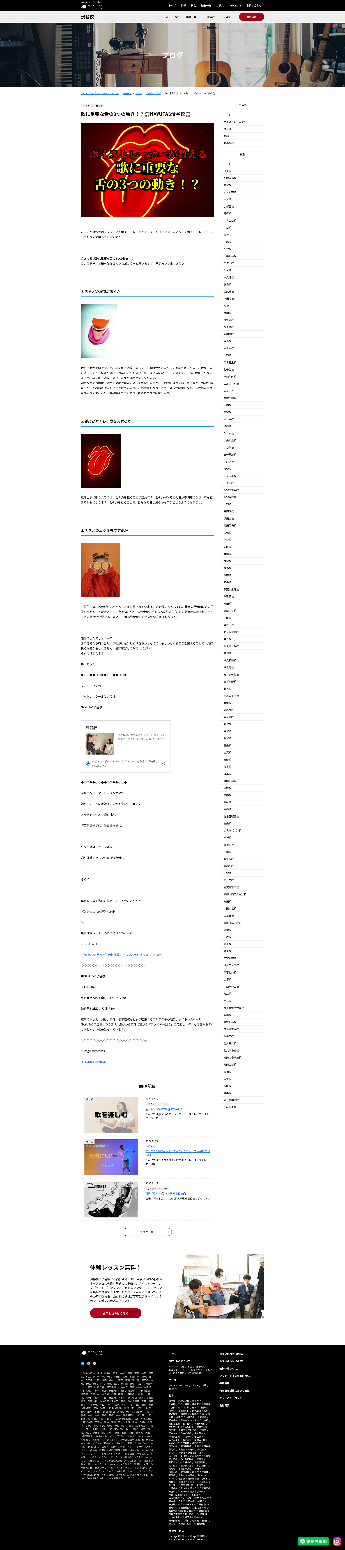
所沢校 (227, 249)
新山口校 (229, 1036)
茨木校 (227, 944)
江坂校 (227, 937)
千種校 (227, 837)
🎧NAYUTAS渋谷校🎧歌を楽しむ (164, 1109)
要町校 (227, 547)
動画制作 (173, 1388)
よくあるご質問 (176, 1372)
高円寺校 (229, 511)
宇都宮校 (229, 206)
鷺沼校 (227, 653)
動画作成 (229, 143)
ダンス (227, 129)
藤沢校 (227, 724)
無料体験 (252, 16)
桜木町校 (229, 667)
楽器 (226, 136)
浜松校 (227, 788)
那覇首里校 (230, 1107)
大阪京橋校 (230, 908)
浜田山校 (229, 518)
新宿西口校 (230, 497)
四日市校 (229, 880)
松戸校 (227, 270)
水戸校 (227, 199)
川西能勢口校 (231, 986)
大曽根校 (229, 844)
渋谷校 (87, 16)
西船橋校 (229, 291)
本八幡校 (229, 277)
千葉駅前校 (230, 256)
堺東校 (227, 951)
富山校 (227, 745)
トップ (172, 5)
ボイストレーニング (235, 122)
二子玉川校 (230, 476)
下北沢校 (229, 461)
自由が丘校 (230, 440)
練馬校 (227, 568)
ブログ (227, 16)
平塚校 (227, 731)
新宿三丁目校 (231, 490)
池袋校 (227, 539)
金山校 (227, 823)
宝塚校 (227, 979)
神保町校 (229, 320)
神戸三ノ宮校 (231, 965)
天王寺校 (229, 915)
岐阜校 (227, 774)
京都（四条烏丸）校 (235, 894)
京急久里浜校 (231, 695)
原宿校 (227, 412)
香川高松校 (230, 1043)
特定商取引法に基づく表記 (234, 1390)
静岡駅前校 (230, 781)
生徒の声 (210, 16)
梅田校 (227, 901)
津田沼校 (229, 298)
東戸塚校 (229, 717)
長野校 (227, 759)
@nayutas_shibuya (93, 1061)
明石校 (227, 1001)
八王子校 (229, 596)
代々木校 (229, 433)
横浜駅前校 (230, 660)
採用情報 (224, 1383)
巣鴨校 (227, 532)
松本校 (227, 766)
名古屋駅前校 (231, 816)
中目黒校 (229, 447)
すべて (227, 115)
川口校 (227, 227)
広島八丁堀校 (231, 1029)
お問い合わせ (254, 5)
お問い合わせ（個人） (232, 1354)
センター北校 (231, 674)
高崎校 (227, 213)
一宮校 (227, 873)
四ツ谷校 (229, 483)
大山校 (227, 554)
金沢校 (227, 752)
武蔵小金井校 (231, 589)
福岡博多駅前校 (232, 1057)
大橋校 (227, 1071)
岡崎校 (227, 802)
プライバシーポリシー (232, 1398)
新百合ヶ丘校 (231, 646)
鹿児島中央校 (231, 1100)
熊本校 (227, 1093)
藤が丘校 (229, 859)
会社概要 (224, 1405)
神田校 (227, 312)
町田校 (227, 603)
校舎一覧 (206, 5)
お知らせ (173, 1369)
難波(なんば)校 (232, 922)
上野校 (227, 355)
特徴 (183, 5)
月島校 (227, 341)
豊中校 (227, 930)
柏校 (226, 305)
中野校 (227, 504)
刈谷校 (227, 809)
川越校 (227, 241)
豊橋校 (227, 795)
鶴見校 (227, 688)
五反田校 (229, 391)
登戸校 (227, 639)
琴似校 (227, 185)
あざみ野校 (230, 681)
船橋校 (227, 284)
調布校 (227, 575)
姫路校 (227, 993)
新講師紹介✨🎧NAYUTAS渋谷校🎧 (166, 1193)
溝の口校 (229, 625)
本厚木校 (229, 710)
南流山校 (229, 263)
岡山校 (227, 1015)
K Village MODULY (196, 1539)
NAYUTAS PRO (195, 1372)
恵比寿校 (229, 419)
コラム (220, 5)
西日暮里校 (230, 362)
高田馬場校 (230, 525)
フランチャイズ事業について (235, 1376)
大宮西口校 (230, 220)
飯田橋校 (229, 334)
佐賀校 (227, 1078)
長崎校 (227, 1086)
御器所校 (229, 866)
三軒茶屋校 (230, 454)
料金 (193, 5)
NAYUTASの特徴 (176, 1366)
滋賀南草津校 (231, 887)
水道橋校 (229, 327)
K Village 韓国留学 (196, 1536)
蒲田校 (227, 405)
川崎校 (227, 617)
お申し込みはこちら (116, 1313)
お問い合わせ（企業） (232, 1361)
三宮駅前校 (230, 958)
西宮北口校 (230, 972)
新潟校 (227, 738)
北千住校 (229, 369)
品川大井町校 (231, 383)
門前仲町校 (230, 376)
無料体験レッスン (229, 1368)
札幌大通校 (230, 178)
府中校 (227, 582)
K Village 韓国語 (176, 1536)
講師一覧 (191, 16)
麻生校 (227, 171)
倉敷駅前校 (230, 1022)
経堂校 (227, 468)
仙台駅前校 (230, 192)
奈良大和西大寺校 (234, 1008)
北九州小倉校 (231, 1050)
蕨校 (226, 234)
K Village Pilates (176, 1539)
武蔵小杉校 (230, 610)
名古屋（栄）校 (232, 830)
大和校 (227, 703)
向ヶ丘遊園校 (231, 632)
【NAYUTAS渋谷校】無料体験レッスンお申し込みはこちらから (122, 954)
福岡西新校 (230, 1064)
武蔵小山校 (230, 398)
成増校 (227, 561)
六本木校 (229, 348)
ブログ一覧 (146, 1232)
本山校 (227, 851)
